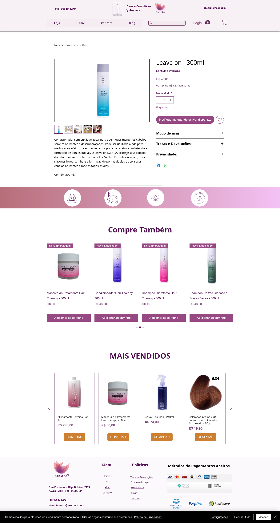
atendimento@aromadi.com (66, 505)
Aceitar (263, 517)
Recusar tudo (242, 517)
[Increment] (170, 100)
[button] (225, 22)
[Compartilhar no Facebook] (158, 165)
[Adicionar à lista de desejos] (220, 120)
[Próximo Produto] (231, 408)
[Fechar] (275, 517)
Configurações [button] (219, 517)
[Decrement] (159, 100)
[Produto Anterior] (49, 408)
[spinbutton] (165, 100)
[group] (140, 282)
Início (58, 45)
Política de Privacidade (148, 517)
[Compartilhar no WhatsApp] (166, 165)
